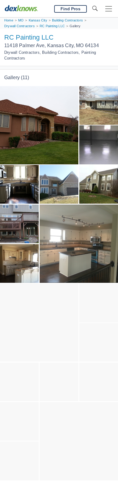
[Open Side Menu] (108, 8)
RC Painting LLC (29, 37)
